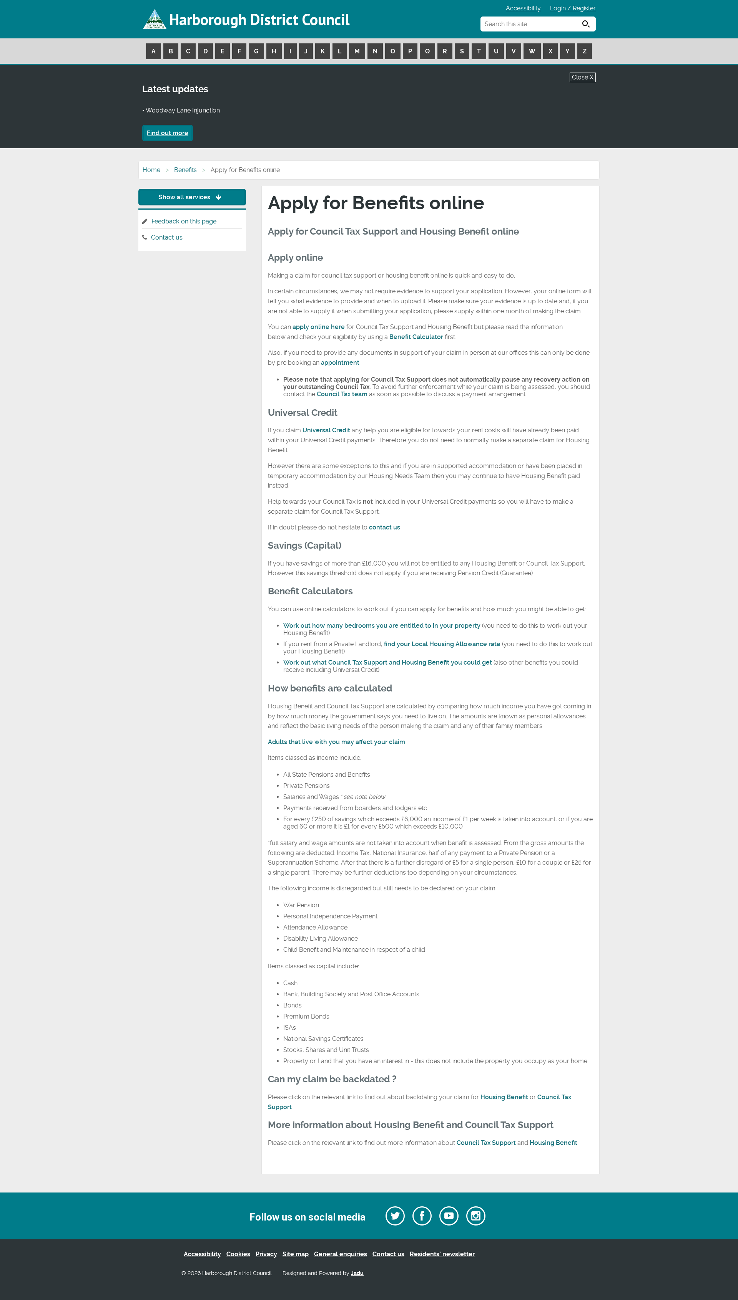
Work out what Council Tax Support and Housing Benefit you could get (387, 662)
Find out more (167, 133)
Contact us (167, 237)
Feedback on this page (183, 221)
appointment (340, 362)
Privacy (266, 1254)
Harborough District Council (259, 19)
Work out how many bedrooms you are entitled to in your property (382, 625)
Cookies (238, 1254)
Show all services (185, 197)
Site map (296, 1254)
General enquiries (340, 1254)
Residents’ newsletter (442, 1254)
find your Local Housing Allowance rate (442, 644)
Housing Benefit (504, 1097)
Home (151, 170)
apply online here (319, 327)
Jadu (357, 1273)
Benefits (185, 170)
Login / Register (573, 8)
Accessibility (523, 8)
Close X (582, 77)
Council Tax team (342, 394)
